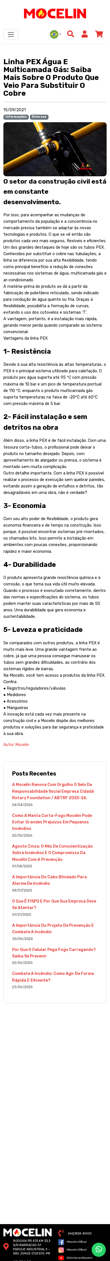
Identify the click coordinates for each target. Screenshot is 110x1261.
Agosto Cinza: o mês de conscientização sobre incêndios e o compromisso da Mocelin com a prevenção (52, 853)
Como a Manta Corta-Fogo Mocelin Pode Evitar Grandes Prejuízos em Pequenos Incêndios (52, 822)
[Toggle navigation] (10, 34)
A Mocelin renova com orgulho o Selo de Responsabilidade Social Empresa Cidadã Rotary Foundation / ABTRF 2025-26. (53, 791)
